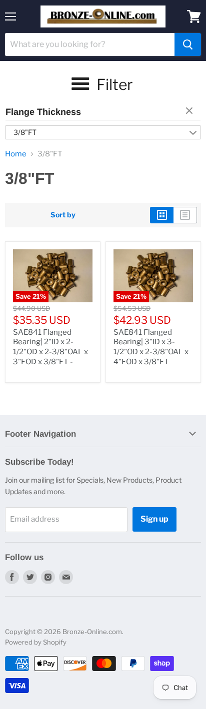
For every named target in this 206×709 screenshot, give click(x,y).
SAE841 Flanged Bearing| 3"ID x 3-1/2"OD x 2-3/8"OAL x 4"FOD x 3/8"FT (151, 347)
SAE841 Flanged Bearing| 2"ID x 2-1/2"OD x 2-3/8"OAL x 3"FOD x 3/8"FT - (50, 347)
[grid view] (162, 215)
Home (15, 154)
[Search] (187, 44)
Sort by (63, 215)
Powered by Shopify (35, 642)
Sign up (154, 519)
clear (191, 111)
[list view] (185, 215)
